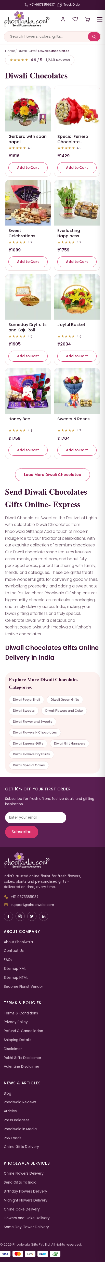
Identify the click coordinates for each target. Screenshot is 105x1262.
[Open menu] (99, 19)
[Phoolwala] (52, 860)
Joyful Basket (71, 325)
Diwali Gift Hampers (69, 743)
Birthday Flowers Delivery (25, 1191)
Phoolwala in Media (20, 1129)
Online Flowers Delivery (24, 1173)
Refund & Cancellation (23, 1031)
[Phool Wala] (26, 19)
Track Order (72, 5)
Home (10, 50)
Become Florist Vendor (23, 986)
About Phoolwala (18, 942)
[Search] (94, 36)
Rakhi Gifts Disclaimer (22, 1057)
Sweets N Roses (73, 419)
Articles (10, 1111)
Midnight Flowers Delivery (25, 1200)
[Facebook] (8, 916)
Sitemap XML (15, 968)
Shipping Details (17, 1039)
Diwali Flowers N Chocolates (35, 732)
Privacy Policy (16, 1022)
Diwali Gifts (27, 50)
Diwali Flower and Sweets (32, 721)
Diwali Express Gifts (28, 743)
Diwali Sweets (24, 710)
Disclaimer (13, 1048)
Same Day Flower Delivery (26, 1227)
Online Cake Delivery (22, 1209)
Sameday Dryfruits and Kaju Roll (27, 327)
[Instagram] (20, 916)
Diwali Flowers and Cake (64, 710)
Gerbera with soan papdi (27, 139)
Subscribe (22, 832)
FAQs (8, 959)
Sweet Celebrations (21, 233)
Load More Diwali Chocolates (52, 474)
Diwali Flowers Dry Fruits (31, 754)
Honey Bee (19, 419)
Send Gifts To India (20, 1182)
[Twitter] (31, 916)
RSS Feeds (12, 1138)
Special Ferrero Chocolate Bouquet (72, 142)
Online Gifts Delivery (21, 1146)
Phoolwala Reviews (20, 1102)
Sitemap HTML (16, 977)
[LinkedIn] (43, 916)
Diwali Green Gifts (65, 699)
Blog (7, 1093)
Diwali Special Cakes (29, 765)
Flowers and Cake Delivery (27, 1218)
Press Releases (17, 1120)
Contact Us (14, 950)
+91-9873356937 (42, 5)
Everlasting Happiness (68, 233)
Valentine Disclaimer (21, 1066)
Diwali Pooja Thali (26, 699)
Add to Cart (28, 167)
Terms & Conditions (21, 1013)
